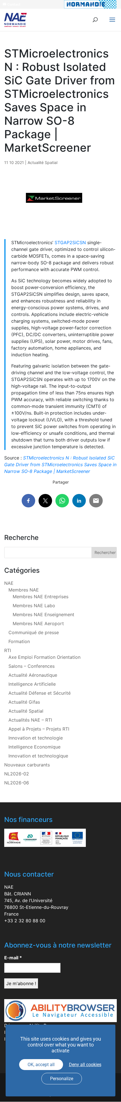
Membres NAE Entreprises (40, 596)
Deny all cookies (85, 1064)
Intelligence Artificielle (32, 684)
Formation (19, 641)
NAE (9, 583)
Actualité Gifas (24, 702)
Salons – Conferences (31, 666)
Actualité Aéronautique (32, 675)
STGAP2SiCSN (70, 242)
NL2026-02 (16, 774)
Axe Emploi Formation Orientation (44, 657)
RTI (7, 650)
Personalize (61, 1078)
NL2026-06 (16, 783)
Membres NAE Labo (34, 605)
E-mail (13, 957)
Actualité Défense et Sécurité (39, 693)
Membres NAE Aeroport (38, 623)
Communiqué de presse (33, 632)
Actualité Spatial (42, 162)
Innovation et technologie (35, 738)
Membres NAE (23, 590)
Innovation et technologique (38, 756)
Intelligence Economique (34, 747)
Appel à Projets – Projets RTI (38, 729)
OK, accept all (41, 1064)
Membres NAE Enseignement (43, 614)
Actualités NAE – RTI (30, 720)
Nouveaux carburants (27, 765)
